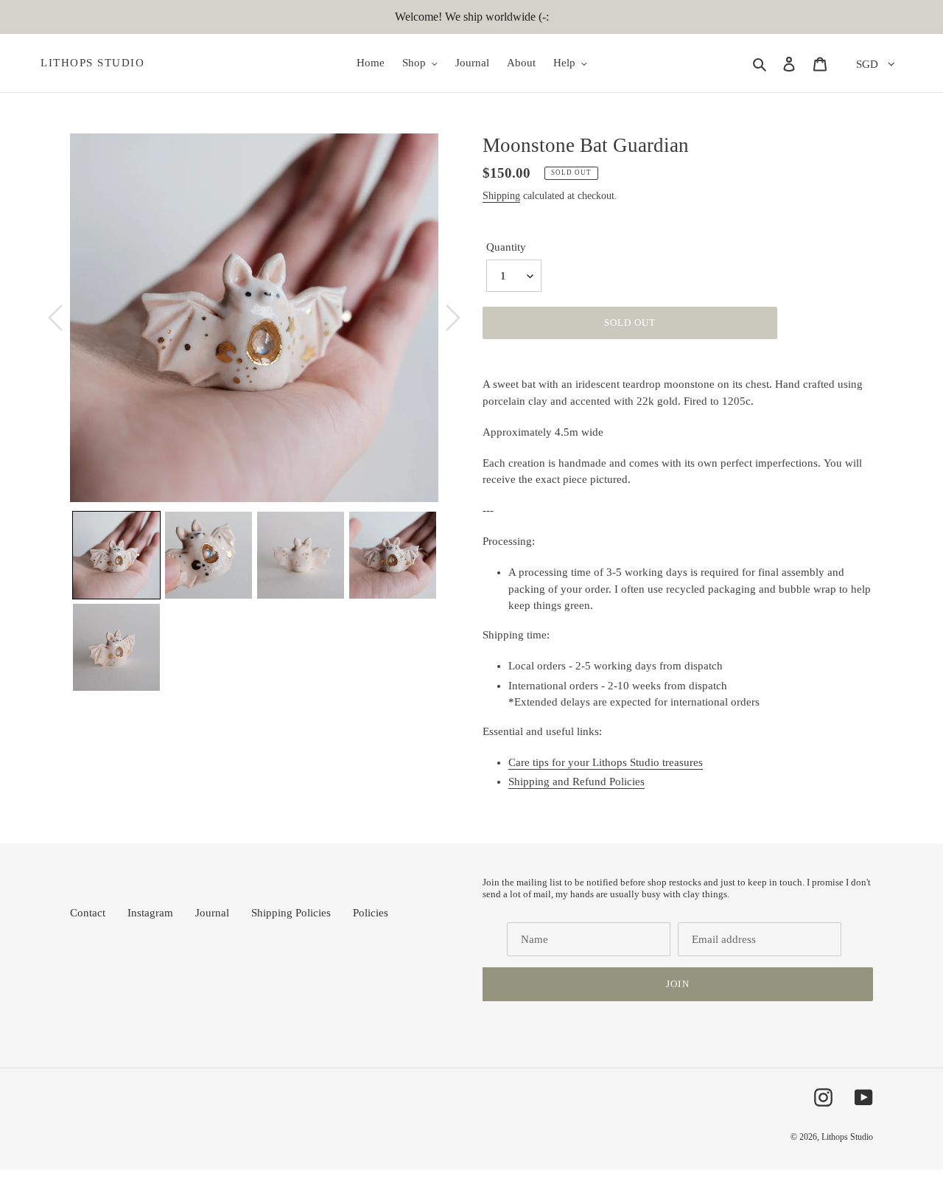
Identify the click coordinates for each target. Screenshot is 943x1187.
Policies (370, 913)
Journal (212, 913)
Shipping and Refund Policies (576, 781)
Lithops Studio (92, 63)
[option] (254, 317)
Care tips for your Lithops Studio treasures (605, 762)
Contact (87, 913)
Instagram (150, 913)
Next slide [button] (449, 601)
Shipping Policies (291, 913)
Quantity (506, 247)
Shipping (501, 195)
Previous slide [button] (59, 601)
